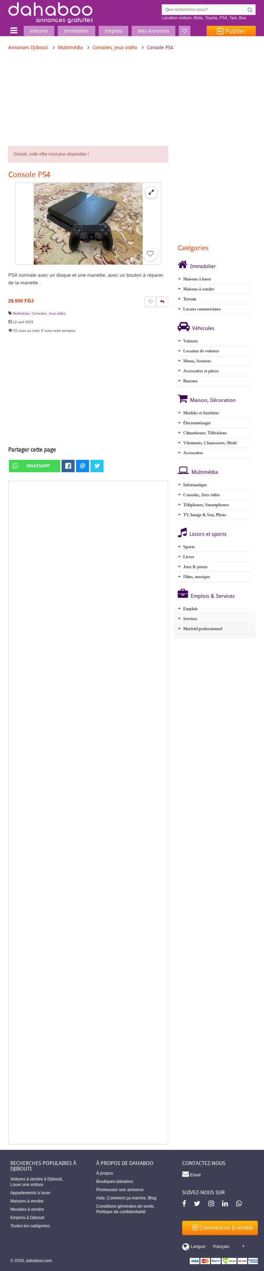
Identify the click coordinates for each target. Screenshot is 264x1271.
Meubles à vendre (27, 1209)
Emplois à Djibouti (27, 1217)
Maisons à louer (197, 279)
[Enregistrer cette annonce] (150, 253)
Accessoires (193, 453)
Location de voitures (201, 351)
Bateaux (190, 381)
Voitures (190, 341)
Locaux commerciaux (202, 309)
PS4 (223, 17)
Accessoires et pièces (201, 371)
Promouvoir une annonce (120, 1189)
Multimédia (70, 47)
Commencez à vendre (225, 1228)
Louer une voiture (26, 1184)
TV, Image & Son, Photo (204, 514)
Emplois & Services (213, 595)
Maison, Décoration (213, 399)
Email (195, 1175)
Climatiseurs (194, 433)
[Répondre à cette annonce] (162, 302)
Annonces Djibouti (28, 47)
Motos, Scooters (197, 361)
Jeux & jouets (195, 566)
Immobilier (203, 266)
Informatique (195, 485)
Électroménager (197, 423)
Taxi (233, 17)
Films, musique (196, 576)
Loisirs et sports (208, 533)
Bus (242, 17)
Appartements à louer (30, 1192)
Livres (188, 556)
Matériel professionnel (202, 628)
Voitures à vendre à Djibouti (36, 1179)
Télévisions (217, 433)
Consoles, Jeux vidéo (114, 47)
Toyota (211, 17)
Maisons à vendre (198, 289)
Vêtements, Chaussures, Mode (210, 443)
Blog (152, 1198)
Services (190, 618)
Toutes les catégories (30, 1226)
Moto (198, 17)
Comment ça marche (126, 1198)
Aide (100, 1198)
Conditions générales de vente (125, 1206)
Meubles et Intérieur (201, 413)
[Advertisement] (88, 812)
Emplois (190, 608)
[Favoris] (184, 31)
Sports (189, 546)
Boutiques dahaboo (114, 1181)
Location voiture (176, 17)
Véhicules (203, 328)
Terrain (189, 299)
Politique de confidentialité (121, 1211)
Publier (234, 31)
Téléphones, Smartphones (206, 504)
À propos (104, 1173)
